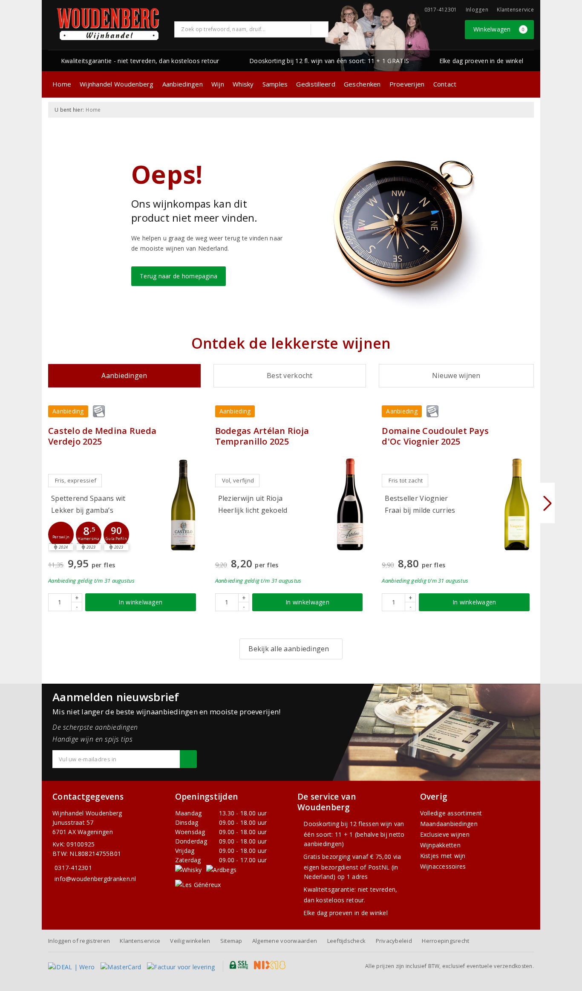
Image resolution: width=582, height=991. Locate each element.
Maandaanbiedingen (449, 824)
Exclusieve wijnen (445, 834)
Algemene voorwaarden (284, 941)
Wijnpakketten (440, 845)
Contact (445, 84)
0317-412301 (73, 868)
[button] (61, 534)
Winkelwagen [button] (499, 29)
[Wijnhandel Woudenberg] (108, 24)
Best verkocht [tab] (289, 375)
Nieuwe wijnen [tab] (456, 375)
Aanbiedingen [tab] (124, 375)
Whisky (243, 84)
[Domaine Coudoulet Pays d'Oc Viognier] (517, 504)
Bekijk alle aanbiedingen (288, 648)
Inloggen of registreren (79, 941)
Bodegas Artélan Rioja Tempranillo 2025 (262, 436)
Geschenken (362, 84)
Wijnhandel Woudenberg (117, 84)
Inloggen (477, 9)
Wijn (217, 84)
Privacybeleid (394, 941)
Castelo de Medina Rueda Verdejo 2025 (102, 436)
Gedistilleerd (315, 84)
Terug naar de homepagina (178, 276)
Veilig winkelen (190, 941)
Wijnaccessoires (443, 866)
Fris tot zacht (406, 480)
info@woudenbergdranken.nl (95, 879)
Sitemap (231, 941)
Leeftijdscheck (346, 941)
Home (61, 84)
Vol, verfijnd (238, 480)
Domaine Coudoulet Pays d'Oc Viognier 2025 (435, 436)
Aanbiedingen (182, 84)
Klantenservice (515, 9)
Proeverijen (407, 84)
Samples (275, 84)
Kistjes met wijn (443, 856)
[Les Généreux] (198, 884)
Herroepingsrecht (445, 941)
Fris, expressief (75, 480)
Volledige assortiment (451, 813)
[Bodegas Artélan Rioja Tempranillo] (350, 504)
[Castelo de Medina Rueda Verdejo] (183, 504)
